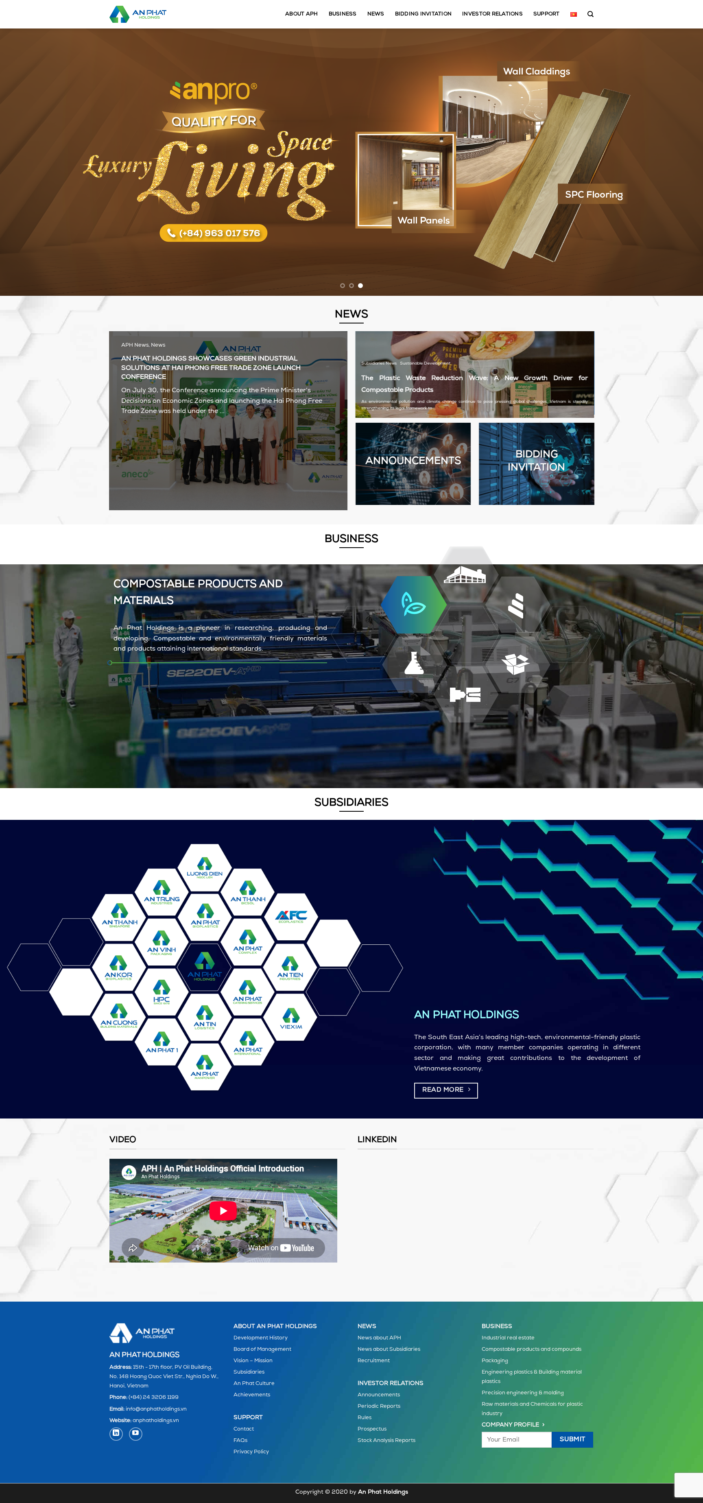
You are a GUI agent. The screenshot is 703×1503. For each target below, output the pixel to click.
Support (546, 14)
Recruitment (374, 1360)
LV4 (518, 603)
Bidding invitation (423, 14)
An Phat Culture (254, 1383)
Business (343, 14)
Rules (364, 1417)
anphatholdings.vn (156, 1420)
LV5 (467, 694)
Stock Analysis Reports (386, 1440)
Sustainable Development (425, 363)
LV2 (414, 665)
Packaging (495, 1360)
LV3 (467, 573)
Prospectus (372, 1429)
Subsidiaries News (379, 363)
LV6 (518, 665)
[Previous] (24, 162)
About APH (301, 14)
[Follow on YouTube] (135, 1434)
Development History (261, 1338)
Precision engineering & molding (523, 1393)
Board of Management (262, 1349)
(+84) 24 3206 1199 (154, 1397)
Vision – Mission (253, 1360)
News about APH (379, 1338)
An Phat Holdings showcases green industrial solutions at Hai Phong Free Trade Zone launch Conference (211, 368)
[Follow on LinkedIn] (116, 1434)
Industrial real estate (508, 1338)
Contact (244, 1429)
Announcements (379, 1395)
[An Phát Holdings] (137, 14)
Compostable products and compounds (531, 1349)
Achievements (252, 1395)
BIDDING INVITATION (536, 461)
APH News (134, 345)
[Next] (678, 162)
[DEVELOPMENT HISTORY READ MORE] (351, 162)
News (375, 14)
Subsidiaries (249, 1372)
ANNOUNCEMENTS (413, 461)
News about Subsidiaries (389, 1349)
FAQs (240, 1440)
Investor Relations (492, 14)
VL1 (414, 604)
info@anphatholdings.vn (156, 1409)
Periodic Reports (379, 1406)
